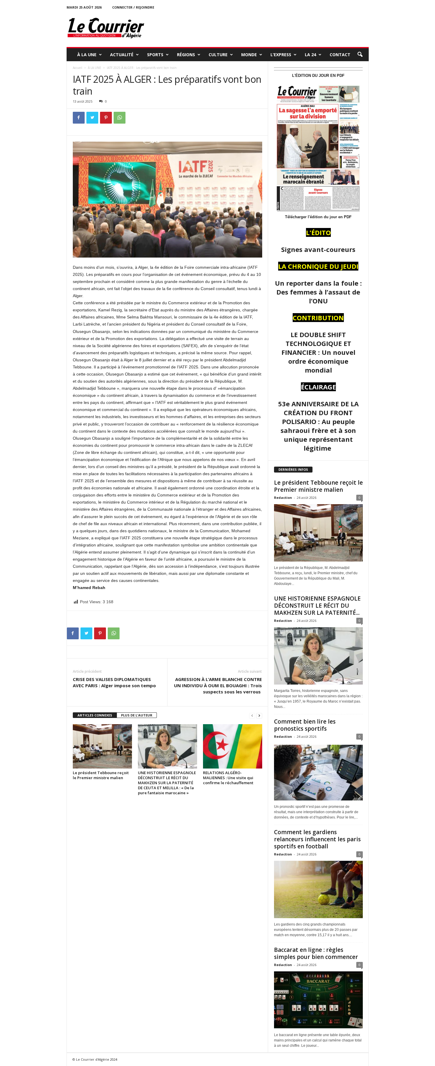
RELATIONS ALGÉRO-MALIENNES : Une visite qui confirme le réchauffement (228, 777)
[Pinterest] (106, 118)
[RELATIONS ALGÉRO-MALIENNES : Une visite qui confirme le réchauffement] (232, 746)
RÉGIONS (186, 54)
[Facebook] (79, 118)
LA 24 (310, 54)
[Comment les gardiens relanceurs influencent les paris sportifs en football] (318, 889)
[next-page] (259, 715)
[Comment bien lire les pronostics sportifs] (318, 771)
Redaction (283, 497)
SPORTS (155, 54)
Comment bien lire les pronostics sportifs (305, 725)
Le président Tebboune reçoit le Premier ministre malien (101, 775)
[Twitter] (92, 118)
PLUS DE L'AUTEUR (136, 715)
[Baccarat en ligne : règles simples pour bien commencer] (318, 1000)
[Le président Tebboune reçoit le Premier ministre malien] (102, 746)
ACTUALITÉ (121, 54)
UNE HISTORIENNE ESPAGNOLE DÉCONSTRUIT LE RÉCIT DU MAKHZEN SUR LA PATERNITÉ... (317, 606)
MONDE (249, 54)
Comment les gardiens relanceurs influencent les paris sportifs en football (317, 839)
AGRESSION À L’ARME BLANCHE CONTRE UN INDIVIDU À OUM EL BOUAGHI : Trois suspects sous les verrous (218, 685)
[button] (359, 54)
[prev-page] (252, 715)
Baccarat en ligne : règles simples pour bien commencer (316, 953)
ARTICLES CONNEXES (95, 715)
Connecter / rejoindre (133, 7)
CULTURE (218, 54)
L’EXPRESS (280, 54)
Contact (340, 54)
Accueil (77, 68)
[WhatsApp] (119, 118)
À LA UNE (86, 54)
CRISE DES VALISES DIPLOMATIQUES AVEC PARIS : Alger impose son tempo (114, 682)
